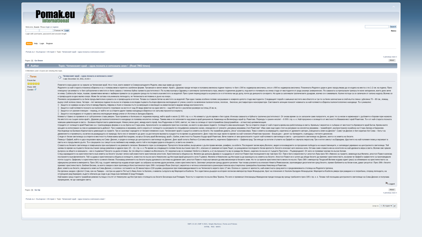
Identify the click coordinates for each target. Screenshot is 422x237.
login (48, 27)
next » (394, 57)
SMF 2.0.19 (192, 224)
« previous (387, 57)
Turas (33, 76)
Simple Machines (215, 224)
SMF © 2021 (203, 224)
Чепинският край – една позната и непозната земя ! (88, 76)
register (55, 27)
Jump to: (375, 206)
